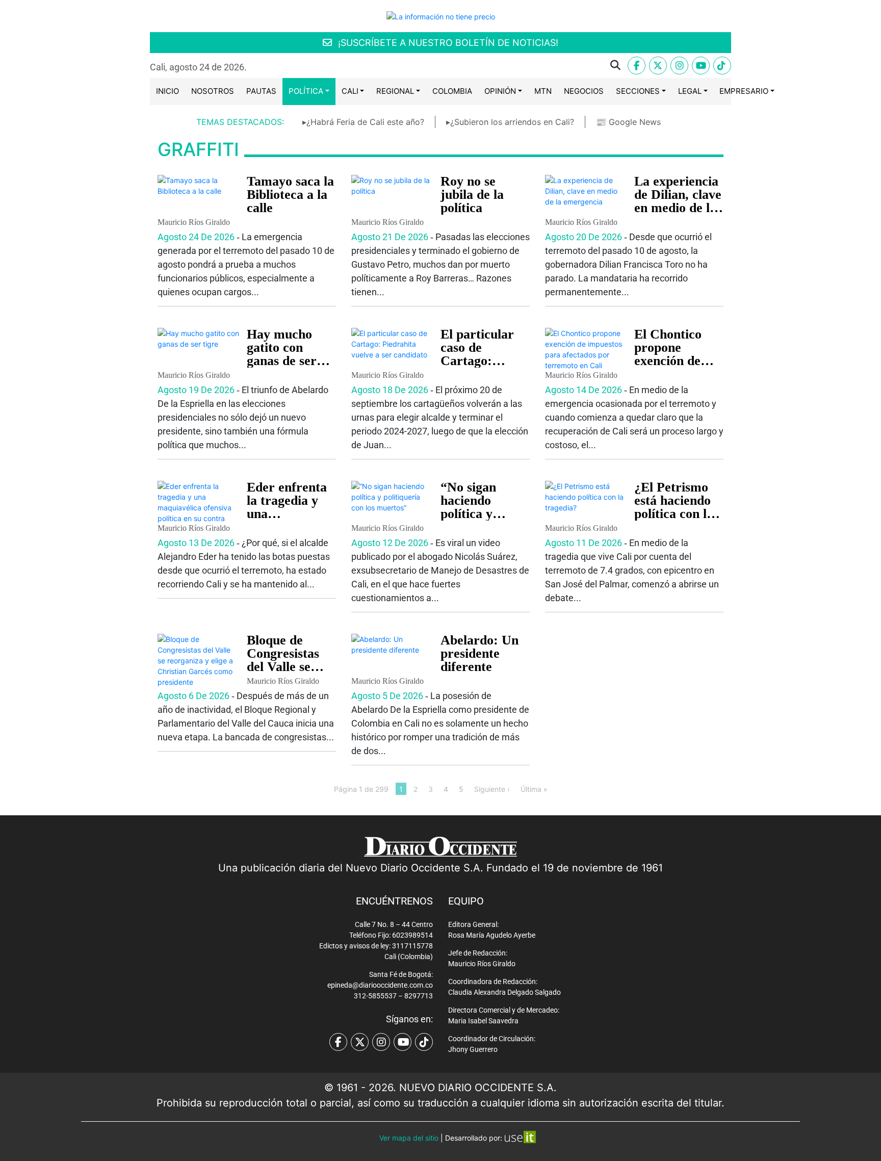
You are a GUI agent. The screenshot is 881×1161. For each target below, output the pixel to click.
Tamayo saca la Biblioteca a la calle (290, 194)
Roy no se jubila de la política (472, 194)
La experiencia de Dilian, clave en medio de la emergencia (677, 201)
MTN (543, 91)
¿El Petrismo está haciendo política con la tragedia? (673, 507)
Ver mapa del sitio (408, 1137)
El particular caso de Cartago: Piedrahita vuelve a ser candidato (477, 367)
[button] (441, 65)
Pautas (261, 91)
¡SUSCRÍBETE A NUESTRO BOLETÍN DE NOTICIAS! (446, 42)
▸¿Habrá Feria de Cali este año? (363, 122)
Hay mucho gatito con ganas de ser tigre (282, 354)
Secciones (638, 91)
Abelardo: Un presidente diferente (479, 653)
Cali (350, 91)
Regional (395, 91)
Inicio (167, 91)
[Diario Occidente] (440, 15)
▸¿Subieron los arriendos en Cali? (510, 122)
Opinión (500, 91)
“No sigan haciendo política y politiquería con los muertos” (485, 514)
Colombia (452, 91)
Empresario (743, 91)
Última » (534, 788)
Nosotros (212, 91)
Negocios (584, 91)
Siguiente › (492, 788)
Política (306, 91)
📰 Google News (628, 122)
